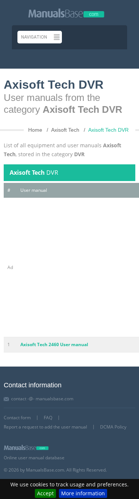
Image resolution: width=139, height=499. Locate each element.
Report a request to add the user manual (45, 427)
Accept (45, 493)
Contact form (17, 417)
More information (83, 493)
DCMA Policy (113, 427)
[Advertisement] (69, 267)
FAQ (48, 417)
